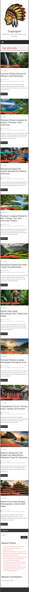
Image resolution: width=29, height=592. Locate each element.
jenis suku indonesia (6, 81)
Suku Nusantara (15, 65)
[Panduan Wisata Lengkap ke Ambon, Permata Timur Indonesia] (14, 106)
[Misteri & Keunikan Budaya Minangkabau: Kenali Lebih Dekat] (14, 487)
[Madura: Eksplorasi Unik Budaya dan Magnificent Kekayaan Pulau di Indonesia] (14, 439)
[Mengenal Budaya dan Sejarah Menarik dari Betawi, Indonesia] (14, 155)
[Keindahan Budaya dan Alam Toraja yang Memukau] (14, 251)
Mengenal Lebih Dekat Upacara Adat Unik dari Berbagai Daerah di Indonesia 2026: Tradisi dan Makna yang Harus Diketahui (15, 553)
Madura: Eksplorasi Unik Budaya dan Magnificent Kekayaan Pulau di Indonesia (14, 455)
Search (3, 535)
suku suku (13, 81)
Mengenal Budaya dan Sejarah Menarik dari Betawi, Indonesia (14, 171)
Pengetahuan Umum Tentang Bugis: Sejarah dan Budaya (14, 407)
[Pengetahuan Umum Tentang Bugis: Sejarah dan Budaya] (14, 392)
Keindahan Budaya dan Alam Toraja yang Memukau (14, 265)
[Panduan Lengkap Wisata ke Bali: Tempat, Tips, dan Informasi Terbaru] (14, 202)
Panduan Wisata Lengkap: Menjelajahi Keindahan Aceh (14, 361)
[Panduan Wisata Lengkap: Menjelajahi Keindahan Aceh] (14, 346)
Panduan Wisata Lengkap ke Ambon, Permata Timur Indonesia (14, 122)
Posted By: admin (6, 79)
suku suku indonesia (20, 81)
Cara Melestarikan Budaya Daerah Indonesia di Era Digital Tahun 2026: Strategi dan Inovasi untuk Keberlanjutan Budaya (15, 568)
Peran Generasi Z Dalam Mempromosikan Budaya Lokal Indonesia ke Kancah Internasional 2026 (13, 548)
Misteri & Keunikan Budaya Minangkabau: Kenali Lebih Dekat (13, 503)
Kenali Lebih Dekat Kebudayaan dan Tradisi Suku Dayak (14, 313)
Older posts (5, 530)
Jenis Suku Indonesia (5, 65)
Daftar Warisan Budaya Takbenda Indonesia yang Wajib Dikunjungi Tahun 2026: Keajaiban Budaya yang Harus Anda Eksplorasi (14, 563)
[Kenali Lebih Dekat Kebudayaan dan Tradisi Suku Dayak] (14, 297)
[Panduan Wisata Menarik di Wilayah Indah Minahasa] (14, 60)
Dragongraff (14, 31)
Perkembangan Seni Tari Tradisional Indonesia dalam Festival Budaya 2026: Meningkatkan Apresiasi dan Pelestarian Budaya (15, 558)
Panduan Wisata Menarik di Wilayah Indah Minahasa (13, 74)
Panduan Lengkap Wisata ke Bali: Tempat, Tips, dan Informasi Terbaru (14, 218)
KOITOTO (19, 589)
